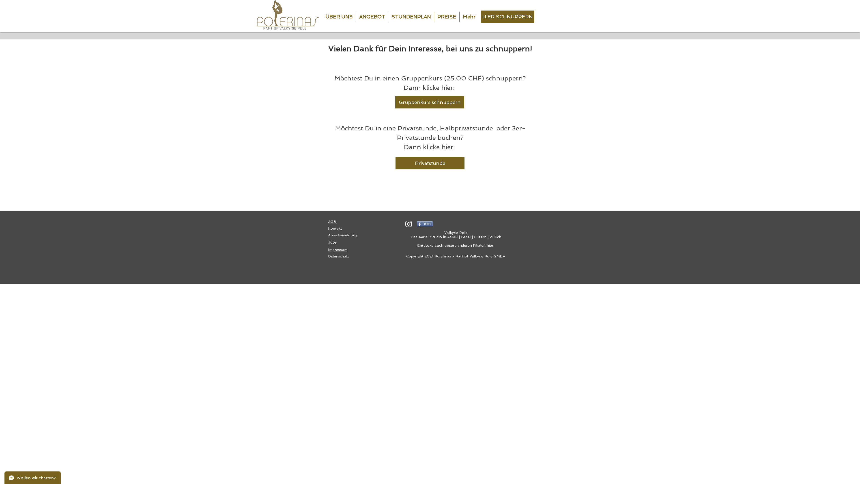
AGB (332, 222)
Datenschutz (338, 256)
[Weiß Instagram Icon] (408, 224)
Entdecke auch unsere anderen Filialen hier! (455, 245)
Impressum (337, 250)
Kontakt (335, 228)
